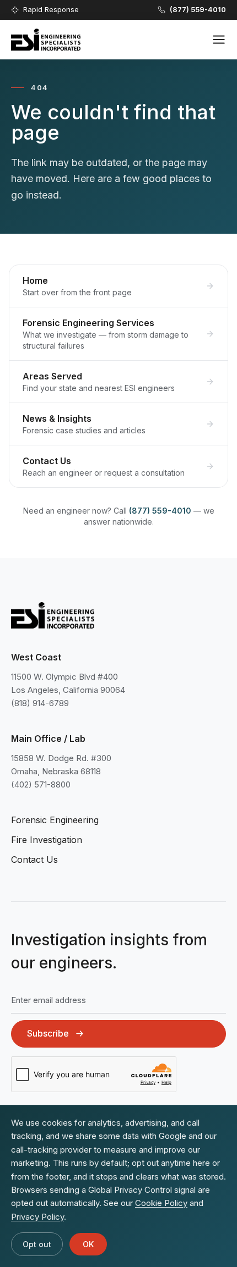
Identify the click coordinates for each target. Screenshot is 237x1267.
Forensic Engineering (55, 819)
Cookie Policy (161, 1203)
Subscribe (48, 1033)
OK (88, 1244)
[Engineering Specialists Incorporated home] (45, 40)
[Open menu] (219, 39)
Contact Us (34, 859)
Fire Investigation (46, 839)
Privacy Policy (37, 1216)
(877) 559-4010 (160, 510)
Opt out (37, 1244)
